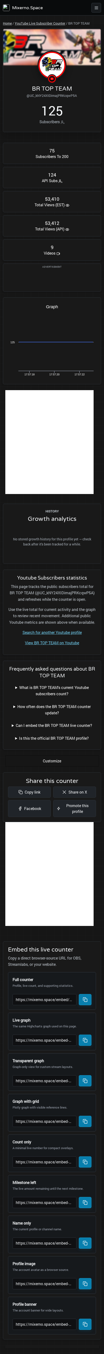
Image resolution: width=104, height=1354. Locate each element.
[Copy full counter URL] (85, 999)
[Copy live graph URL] (85, 1040)
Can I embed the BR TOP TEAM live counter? (54, 725)
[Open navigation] (96, 8)
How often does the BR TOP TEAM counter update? (54, 709)
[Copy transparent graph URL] (85, 1080)
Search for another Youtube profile (52, 632)
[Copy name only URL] (85, 1243)
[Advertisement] (52, 442)
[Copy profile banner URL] (85, 1324)
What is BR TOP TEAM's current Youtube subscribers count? (54, 690)
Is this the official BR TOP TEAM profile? (54, 738)
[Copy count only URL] (85, 1162)
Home (7, 23)
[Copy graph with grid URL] (85, 1121)
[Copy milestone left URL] (85, 1202)
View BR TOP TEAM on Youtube (52, 642)
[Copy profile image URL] (85, 1283)
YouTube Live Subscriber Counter (40, 23)
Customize (52, 760)
